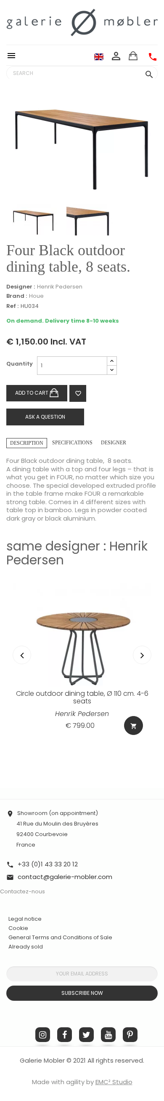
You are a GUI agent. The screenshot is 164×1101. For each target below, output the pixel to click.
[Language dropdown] (98, 56)
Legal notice (25, 919)
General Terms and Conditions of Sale (60, 937)
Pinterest (130, 1034)
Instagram (42, 1034)
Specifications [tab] (72, 443)
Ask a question (45, 416)
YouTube (108, 1034)
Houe (36, 296)
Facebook (64, 1034)
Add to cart (32, 392)
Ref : (12, 306)
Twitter (86, 1034)
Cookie (18, 928)
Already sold (25, 947)
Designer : (20, 287)
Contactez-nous (22, 891)
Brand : (16, 296)
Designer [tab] (113, 443)
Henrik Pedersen (59, 287)
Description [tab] (26, 443)
